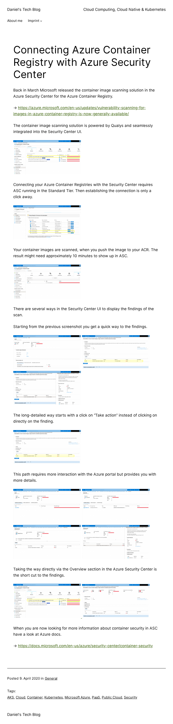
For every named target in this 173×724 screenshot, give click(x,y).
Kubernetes (53, 697)
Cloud (20, 697)
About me (15, 20)
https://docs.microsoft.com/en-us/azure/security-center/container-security (85, 646)
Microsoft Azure (77, 697)
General (51, 678)
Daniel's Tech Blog (23, 9)
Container (35, 697)
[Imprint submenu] (41, 21)
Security (130, 697)
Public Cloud (112, 697)
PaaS (96, 697)
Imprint (33, 20)
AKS (10, 697)
